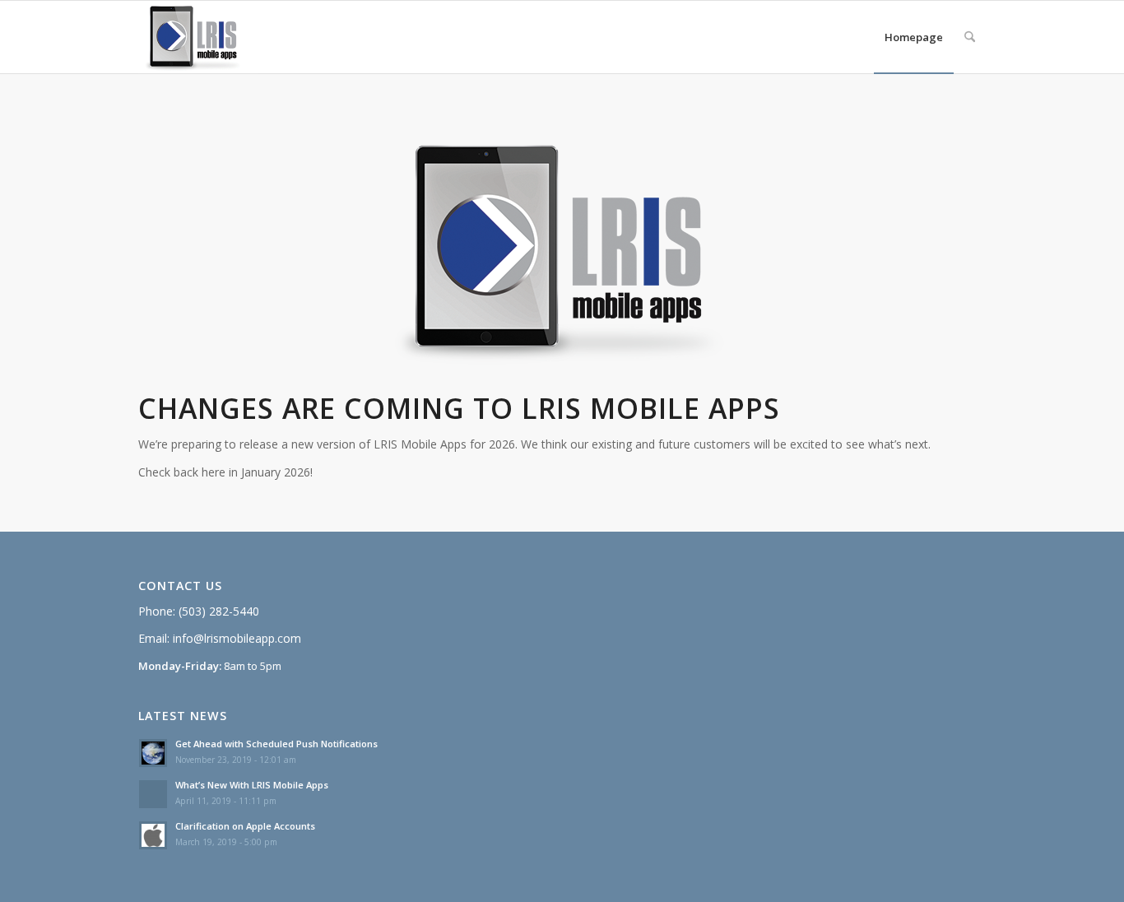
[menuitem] (914, 37)
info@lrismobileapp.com (237, 638)
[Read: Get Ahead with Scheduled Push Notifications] (153, 753)
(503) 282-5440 (219, 611)
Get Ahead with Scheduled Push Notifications (276, 743)
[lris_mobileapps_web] (198, 37)
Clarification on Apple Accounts (245, 826)
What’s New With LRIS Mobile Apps (251, 785)
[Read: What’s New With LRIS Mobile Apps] (153, 794)
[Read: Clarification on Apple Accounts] (153, 835)
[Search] (970, 37)
